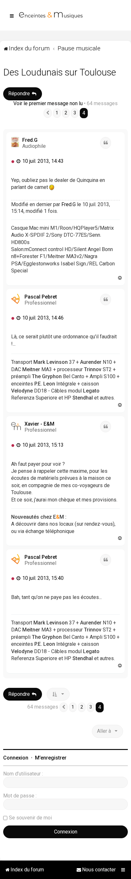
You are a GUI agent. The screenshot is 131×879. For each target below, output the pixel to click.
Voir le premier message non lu (48, 103)
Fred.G (30, 140)
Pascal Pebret (40, 297)
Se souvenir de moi (30, 818)
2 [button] (66, 113)
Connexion (15, 758)
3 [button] (74, 113)
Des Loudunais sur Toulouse (59, 72)
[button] (48, 113)
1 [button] (57, 113)
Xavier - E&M (39, 424)
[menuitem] (96, 869)
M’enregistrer (50, 758)
